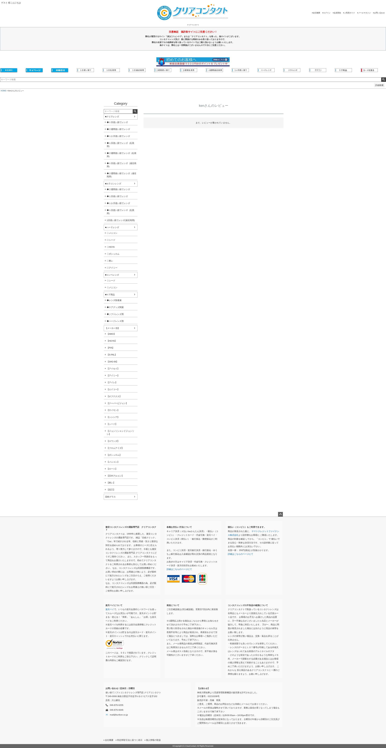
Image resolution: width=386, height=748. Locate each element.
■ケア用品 (110, 294)
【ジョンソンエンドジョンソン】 (120, 432)
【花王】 (111, 489)
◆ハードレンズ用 (115, 321)
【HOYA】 (112, 341)
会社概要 (316, 13)
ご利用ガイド (349, 13)
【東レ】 (111, 482)
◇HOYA (111, 247)
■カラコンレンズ (113, 183)
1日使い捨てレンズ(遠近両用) (121, 220)
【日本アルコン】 (115, 476)
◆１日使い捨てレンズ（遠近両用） (121, 165)
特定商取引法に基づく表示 (129, 740)
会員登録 (337, 13)
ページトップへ (280, 514)
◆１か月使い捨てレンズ (118, 136)
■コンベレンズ (112, 275)
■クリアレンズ (112, 116)
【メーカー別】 (112, 328)
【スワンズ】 (113, 441)
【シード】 (112, 424)
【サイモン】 (113, 410)
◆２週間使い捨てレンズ (118, 129)
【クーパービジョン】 (117, 403)
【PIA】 (110, 348)
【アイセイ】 (113, 368)
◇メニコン (112, 233)
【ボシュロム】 (114, 455)
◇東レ (110, 261)
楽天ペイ (110, 609)
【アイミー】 (113, 375)
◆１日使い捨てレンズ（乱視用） (120, 144)
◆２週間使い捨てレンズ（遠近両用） (121, 175)
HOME (3, 91)
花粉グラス (110, 497)
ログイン (327, 13)
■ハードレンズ (112, 227)
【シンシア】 (113, 417)
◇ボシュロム (113, 254)
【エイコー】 (113, 389)
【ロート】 (112, 469)
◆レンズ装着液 (114, 300)
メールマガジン (364, 13)
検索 (383, 79)
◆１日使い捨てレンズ (117, 122)
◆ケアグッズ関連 (115, 307)
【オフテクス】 (114, 396)
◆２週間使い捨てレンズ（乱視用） (121, 155)
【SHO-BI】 (112, 361)
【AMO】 (111, 334)
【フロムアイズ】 (115, 448)
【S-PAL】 (112, 354)
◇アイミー (112, 268)
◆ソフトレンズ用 (115, 314)
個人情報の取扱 (153, 740)
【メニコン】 (113, 462)
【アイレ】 (112, 382)
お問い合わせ (379, 13)
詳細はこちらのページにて (179, 569)
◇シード (111, 240)
